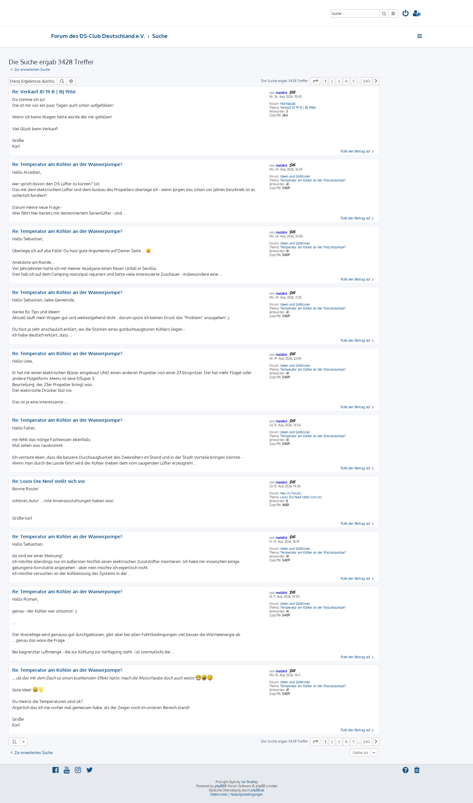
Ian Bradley (249, 782)
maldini (281, 93)
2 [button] (332, 81)
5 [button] (353, 81)
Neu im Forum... (291, 493)
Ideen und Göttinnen (295, 176)
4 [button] (346, 81)
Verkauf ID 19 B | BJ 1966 (298, 107)
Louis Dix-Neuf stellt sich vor (301, 497)
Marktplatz (287, 104)
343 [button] (366, 81)
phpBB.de (257, 790)
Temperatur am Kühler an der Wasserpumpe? (313, 180)
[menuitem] (405, 14)
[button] (315, 81)
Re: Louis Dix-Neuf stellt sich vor (48, 481)
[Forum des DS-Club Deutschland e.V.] (75, 13)
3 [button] (339, 81)
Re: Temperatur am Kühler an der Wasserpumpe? (67, 164)
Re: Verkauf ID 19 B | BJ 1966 (44, 92)
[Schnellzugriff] (420, 36)
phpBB (219, 786)
